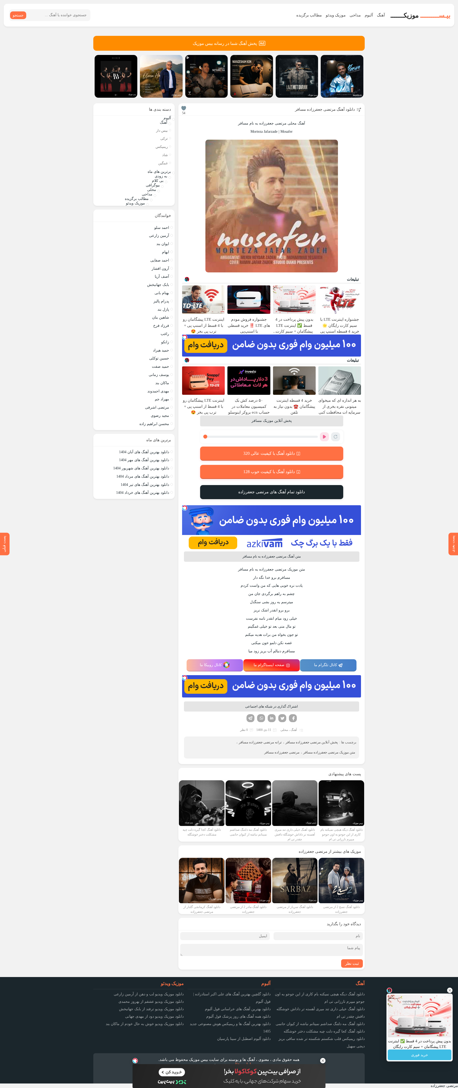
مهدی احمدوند (158, 391)
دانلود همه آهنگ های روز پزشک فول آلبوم (238, 1016)
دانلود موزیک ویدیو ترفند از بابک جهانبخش (151, 1009)
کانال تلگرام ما (325, 665)
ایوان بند (162, 244)
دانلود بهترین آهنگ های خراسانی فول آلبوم (238, 1009)
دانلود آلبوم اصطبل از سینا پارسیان (244, 1039)
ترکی (164, 138)
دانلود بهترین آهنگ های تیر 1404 (145, 485)
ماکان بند (162, 383)
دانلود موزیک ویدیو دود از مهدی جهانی (154, 1016)
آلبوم (369, 15)
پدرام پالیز (161, 301)
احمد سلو (161, 228)
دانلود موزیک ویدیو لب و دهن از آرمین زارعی (149, 994)
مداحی (355, 15)
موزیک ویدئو (336, 15)
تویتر (282, 718)
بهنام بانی (162, 293)
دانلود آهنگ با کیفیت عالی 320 (269, 453)
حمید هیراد (161, 350)
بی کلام (158, 181)
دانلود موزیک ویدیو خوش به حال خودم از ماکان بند (145, 1024)
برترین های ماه (159, 172)
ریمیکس (162, 147)
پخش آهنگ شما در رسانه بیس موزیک (225, 43)
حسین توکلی (159, 358)
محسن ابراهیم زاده (154, 424)
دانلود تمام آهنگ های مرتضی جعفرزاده (271, 492)
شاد (165, 155)
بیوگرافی (153, 185)
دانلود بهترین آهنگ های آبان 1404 (144, 452)
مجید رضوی (160, 416)
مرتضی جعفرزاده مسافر (282, 752)
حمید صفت (160, 367)
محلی (284, 730)
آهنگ (381, 15)
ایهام (165, 252)
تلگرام (250, 718)
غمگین (163, 163)
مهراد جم (162, 399)
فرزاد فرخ (161, 326)
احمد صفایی (159, 260)
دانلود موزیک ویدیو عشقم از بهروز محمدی (151, 1002)
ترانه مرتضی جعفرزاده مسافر (260, 742)
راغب (165, 334)
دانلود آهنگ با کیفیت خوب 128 (269, 471)
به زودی (161, 176)
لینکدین (272, 718)
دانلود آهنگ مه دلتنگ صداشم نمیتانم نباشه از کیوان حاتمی (320, 1024)
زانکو (165, 342)
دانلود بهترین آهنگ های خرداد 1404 (142, 493)
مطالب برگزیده (309, 15)
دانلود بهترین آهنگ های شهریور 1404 (141, 468)
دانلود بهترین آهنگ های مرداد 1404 (142, 476)
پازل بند (163, 309)
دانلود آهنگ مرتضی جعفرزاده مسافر (325, 109)
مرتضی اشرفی (157, 407)
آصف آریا (162, 277)
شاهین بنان (160, 317)
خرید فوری (419, 1055)
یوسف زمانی (159, 375)
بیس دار (162, 130)
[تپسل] (184, 337)
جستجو (18, 15)
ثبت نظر (352, 963)
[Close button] (449, 990)
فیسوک (293, 718)
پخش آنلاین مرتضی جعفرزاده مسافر (311, 742)
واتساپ (261, 718)
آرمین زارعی (159, 236)
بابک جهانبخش (158, 285)
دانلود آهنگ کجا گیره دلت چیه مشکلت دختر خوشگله (324, 1031)
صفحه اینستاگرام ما (269, 665)
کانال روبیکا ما (211, 665)
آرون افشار (160, 269)
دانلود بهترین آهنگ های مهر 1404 (144, 460)
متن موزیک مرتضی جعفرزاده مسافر (329, 752)
